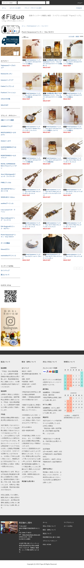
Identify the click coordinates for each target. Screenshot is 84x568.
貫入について (5, 274)
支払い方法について (49, 526)
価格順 (77, 36)
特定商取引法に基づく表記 (51, 537)
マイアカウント (69, 522)
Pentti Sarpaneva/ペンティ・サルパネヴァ (37, 26)
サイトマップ (5, 270)
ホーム (4, 8)
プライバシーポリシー (50, 541)
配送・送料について (49, 530)
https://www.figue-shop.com (31, 535)
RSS (44, 544)
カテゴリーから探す (15, 8)
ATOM (49, 544)
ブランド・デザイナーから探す (33, 8)
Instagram (79, 8)
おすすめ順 (71, 36)
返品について (47, 533)
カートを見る (68, 526)
